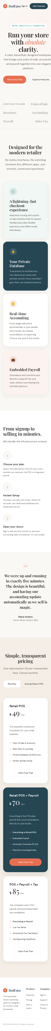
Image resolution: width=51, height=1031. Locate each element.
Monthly (12, 684)
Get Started (39, 6)
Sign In (24, 6)
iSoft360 (13, 6)
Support (43, 1000)
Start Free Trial (14, 79)
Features (30, 995)
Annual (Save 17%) (34, 684)
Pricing (29, 1000)
